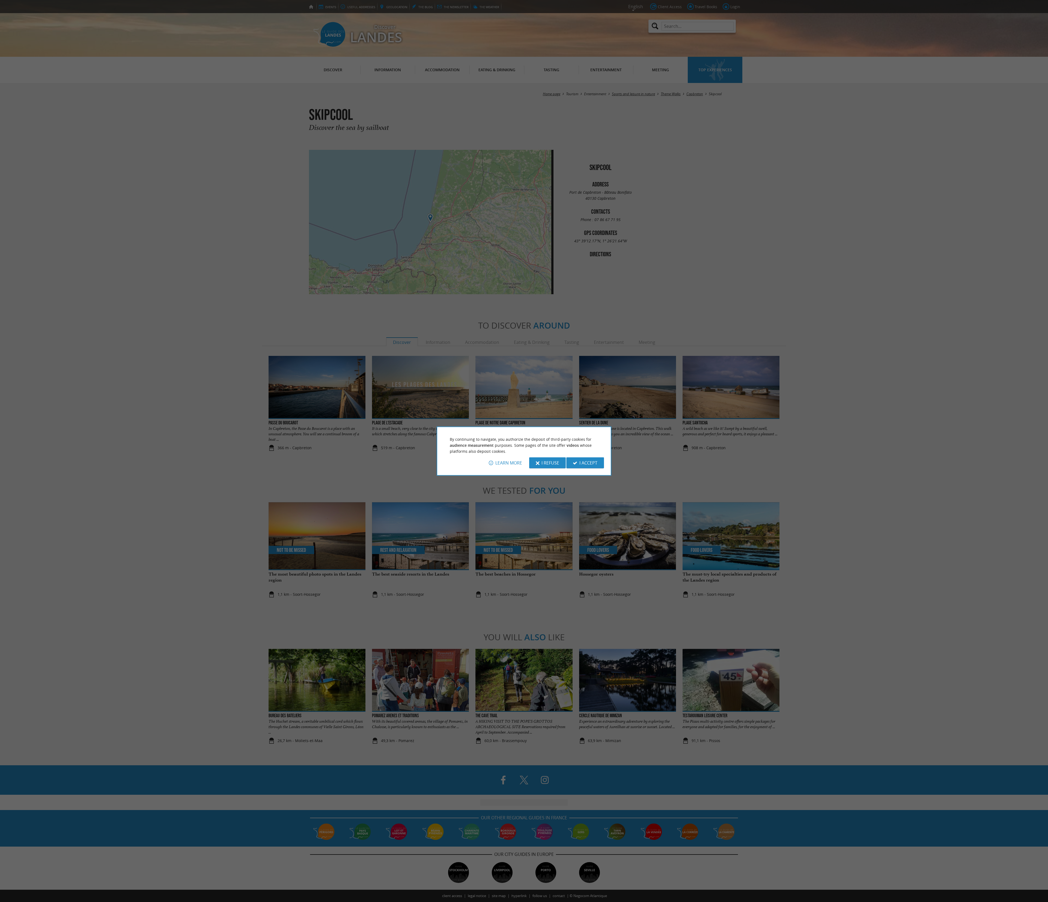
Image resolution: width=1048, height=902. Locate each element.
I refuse (550, 463)
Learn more (508, 463)
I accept (588, 463)
